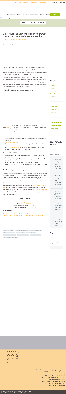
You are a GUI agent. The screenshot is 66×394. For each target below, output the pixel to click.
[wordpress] (8, 361)
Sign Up (53, 148)
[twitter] (8, 357)
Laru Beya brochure (15, 147)
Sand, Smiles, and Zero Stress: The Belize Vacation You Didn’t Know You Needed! (57, 181)
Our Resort (31, 14)
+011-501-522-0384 (33, 205)
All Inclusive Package (14, 179)
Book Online (55, 14)
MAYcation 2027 (43, 2)
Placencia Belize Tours (56, 122)
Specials (53, 131)
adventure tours (43, 189)
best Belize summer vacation (9, 235)
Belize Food (54, 96)
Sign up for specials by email (33, 23)
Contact (48, 14)
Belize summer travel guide (9, 232)
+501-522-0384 (60, 377)
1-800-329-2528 (17, 2)
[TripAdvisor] (16, 357)
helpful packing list (11, 142)
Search (62, 247)
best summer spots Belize (23, 235)
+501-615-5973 (60, 381)
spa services (35, 189)
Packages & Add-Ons (22, 14)
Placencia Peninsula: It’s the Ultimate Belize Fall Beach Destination (58, 208)
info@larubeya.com (27, 202)
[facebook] (8, 353)
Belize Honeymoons (56, 99)
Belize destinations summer (36, 230)
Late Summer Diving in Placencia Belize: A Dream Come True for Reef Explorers (57, 164)
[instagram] (12, 353)
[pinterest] (12, 357)
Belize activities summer (8, 230)
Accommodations (11, 14)
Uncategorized (54, 135)
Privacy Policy (26, 392)
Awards (53, 85)
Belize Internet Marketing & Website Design (12, 392)
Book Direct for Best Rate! (59, 2)
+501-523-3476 (60, 379)
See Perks (62, 385)
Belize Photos (54, 103)
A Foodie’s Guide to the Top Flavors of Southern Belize (58, 221)
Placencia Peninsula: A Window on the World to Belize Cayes (57, 195)
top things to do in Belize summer (10, 237)
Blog (49, 2)
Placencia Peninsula (23, 39)
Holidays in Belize (34, 2)
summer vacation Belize (35, 235)
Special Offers (25, 2)
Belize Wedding (55, 109)
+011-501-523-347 (31, 207)
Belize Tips (54, 106)
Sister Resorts (54, 128)
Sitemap (22, 392)
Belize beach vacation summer (22, 230)
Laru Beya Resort (12, 39)
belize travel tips (21, 232)
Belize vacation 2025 (31, 232)
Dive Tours (54, 112)
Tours (36, 14)
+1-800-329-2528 (28, 203)
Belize (5, 39)
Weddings (42, 14)
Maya (52, 119)
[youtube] (16, 353)
